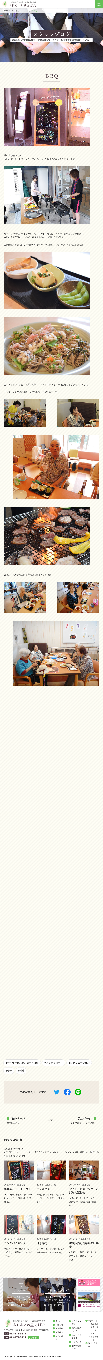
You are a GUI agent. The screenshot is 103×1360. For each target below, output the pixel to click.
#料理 (21, 1070)
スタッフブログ (20, 10)
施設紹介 (59, 1332)
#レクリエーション (79, 1062)
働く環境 (94, 1324)
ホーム (58, 1320)
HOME (7, 10)
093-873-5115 (17, 1333)
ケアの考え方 (60, 1338)
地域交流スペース (76, 1329)
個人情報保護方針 (76, 1347)
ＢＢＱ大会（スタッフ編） (83, 1120)
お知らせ (59, 1324)
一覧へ (51, 1120)
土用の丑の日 (16, 1120)
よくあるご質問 (76, 1322)
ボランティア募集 (76, 1336)
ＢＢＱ (34, 10)
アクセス (34, 1337)
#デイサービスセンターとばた (22, 1062)
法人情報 (59, 1328)
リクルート (93, 1320)
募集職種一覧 (94, 1338)
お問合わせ (76, 1342)
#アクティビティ (53, 1062)
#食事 (8, 1070)
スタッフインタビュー (94, 1330)
